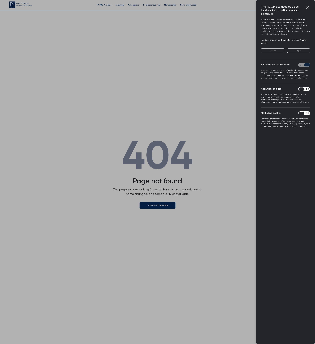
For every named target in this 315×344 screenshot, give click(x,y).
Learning (120, 5)
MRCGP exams (104, 5)
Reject (298, 51)
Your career (133, 5)
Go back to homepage (157, 205)
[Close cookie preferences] (307, 7)
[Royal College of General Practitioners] (20, 4)
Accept (272, 51)
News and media (188, 5)
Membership (170, 5)
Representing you (151, 5)
